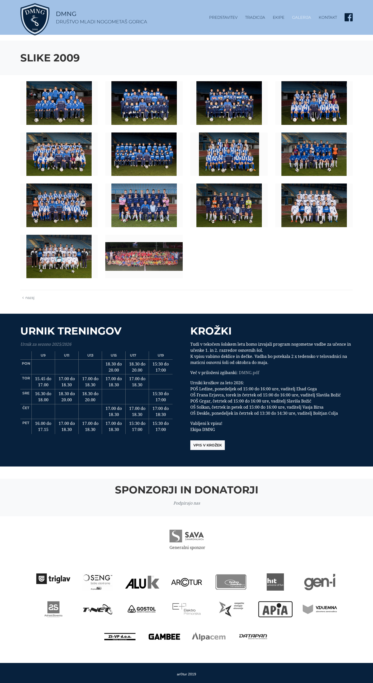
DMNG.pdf (249, 372)
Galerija (301, 17)
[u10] (314, 103)
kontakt (328, 17)
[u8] (144, 154)
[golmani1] (144, 103)
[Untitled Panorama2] (144, 256)
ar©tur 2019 (186, 674)
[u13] (314, 154)
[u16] (314, 205)
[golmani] (229, 103)
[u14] (144, 205)
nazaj (30, 297)
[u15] (229, 205)
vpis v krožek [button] (207, 445)
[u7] (59, 103)
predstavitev (223, 17)
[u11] (229, 154)
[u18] (59, 256)
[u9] (59, 154)
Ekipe (278, 17)
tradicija (255, 17)
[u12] (59, 205)
